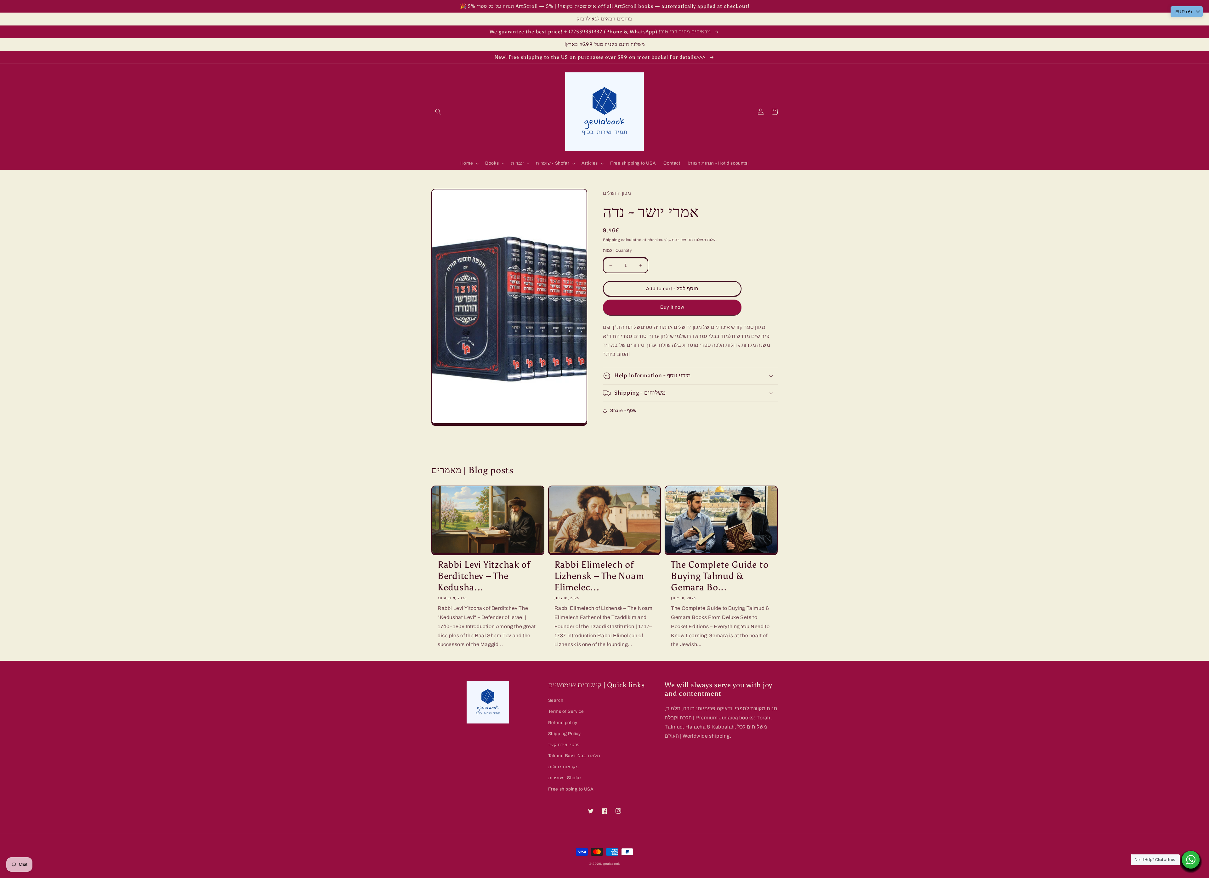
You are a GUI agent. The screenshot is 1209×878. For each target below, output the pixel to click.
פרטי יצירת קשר (564, 744)
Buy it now (672, 307)
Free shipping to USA (571, 789)
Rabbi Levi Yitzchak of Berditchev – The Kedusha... (484, 576)
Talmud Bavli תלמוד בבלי (574, 755)
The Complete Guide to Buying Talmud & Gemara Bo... (719, 576)
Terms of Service (566, 711)
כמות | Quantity (617, 250)
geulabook (611, 863)
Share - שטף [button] (623, 410)
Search (556, 700)
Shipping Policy (564, 733)
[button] (438, 112)
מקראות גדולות (563, 766)
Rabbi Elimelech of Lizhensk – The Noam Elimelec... (599, 576)
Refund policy (562, 722)
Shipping (611, 240)
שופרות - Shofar (565, 777)
